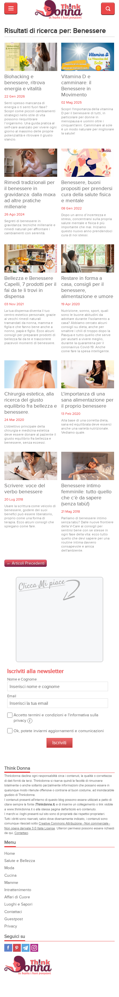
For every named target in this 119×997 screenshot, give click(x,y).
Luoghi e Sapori (18, 904)
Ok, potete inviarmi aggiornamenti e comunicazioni (59, 730)
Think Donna (28, 965)
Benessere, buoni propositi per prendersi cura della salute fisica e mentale (86, 191)
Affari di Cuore (17, 897)
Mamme (11, 882)
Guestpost (13, 919)
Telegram (25, 948)
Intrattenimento (17, 889)
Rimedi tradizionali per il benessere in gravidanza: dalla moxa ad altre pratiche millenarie (29, 194)
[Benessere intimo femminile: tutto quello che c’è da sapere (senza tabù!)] (87, 466)
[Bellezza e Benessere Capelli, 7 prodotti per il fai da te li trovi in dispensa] (30, 258)
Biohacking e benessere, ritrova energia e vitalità (24, 83)
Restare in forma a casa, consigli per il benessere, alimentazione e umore (87, 287)
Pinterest (17, 948)
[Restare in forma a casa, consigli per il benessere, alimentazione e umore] (87, 258)
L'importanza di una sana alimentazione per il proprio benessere (87, 400)
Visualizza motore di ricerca (108, 9)
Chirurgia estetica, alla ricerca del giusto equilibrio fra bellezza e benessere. (30, 403)
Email (11, 696)
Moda (9, 867)
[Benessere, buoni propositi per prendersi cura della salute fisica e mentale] (87, 163)
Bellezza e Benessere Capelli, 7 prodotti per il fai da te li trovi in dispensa (30, 287)
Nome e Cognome (22, 679)
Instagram (34, 948)
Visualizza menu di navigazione (10, 8)
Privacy (10, 926)
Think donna (59, 9)
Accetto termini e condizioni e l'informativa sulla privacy (56, 718)
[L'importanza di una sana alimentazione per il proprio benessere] (87, 374)
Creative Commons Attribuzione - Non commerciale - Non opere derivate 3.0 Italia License (57, 826)
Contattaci (21, 833)
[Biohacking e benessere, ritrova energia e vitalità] (30, 57)
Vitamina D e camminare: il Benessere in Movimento (76, 86)
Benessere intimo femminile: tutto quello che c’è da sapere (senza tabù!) (86, 495)
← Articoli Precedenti (25, 563)
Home (9, 853)
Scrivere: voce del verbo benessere (24, 489)
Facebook (8, 948)
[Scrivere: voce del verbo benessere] (30, 466)
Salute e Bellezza (19, 860)
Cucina (10, 875)
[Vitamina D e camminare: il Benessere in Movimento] (87, 57)
